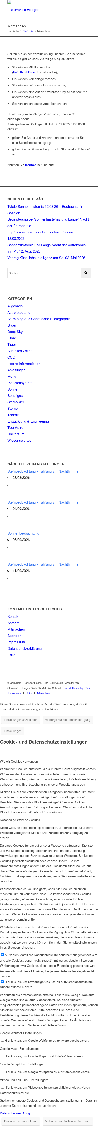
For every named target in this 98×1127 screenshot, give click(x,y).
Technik (13, 414)
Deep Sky (15, 331)
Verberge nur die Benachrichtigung (67, 720)
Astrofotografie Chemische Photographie (38, 318)
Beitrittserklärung (24, 72)
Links (11, 654)
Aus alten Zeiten (19, 350)
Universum (15, 433)
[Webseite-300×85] (40, 9)
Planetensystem (20, 382)
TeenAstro (15, 427)
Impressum (16, 641)
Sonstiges (15, 395)
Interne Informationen (23, 363)
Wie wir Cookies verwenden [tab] (19, 761)
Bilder (11, 325)
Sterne (12, 408)
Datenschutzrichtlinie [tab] (14, 1093)
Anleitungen (16, 369)
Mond (11, 376)
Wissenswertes (19, 440)
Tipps (11, 344)
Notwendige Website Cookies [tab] (20, 820)
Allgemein (15, 305)
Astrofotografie (18, 312)
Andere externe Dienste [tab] (16, 987)
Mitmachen (16, 26)
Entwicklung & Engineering (28, 420)
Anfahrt (13, 622)
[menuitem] (14, 693)
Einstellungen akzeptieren (21, 720)
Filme (11, 337)
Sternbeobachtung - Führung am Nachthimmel (43, 470)
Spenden (14, 635)
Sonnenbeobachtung (23, 533)
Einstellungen (13, 731)
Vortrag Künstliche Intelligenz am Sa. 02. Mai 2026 (46, 257)
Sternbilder (15, 401)
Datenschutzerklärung (24, 648)
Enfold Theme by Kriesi (77, 688)
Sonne (12, 388)
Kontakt (13, 616)
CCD (11, 356)
